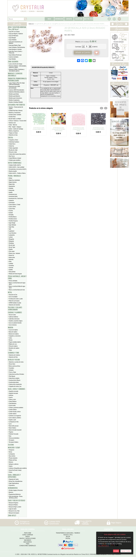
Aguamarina (12, 186)
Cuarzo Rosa (12, 208)
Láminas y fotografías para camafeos (18, 468)
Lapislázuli (11, 231)
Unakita (11, 269)
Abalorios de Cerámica (14, 355)
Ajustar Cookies (126, 551)
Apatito (10, 192)
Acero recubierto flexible (15, 323)
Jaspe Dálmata (12, 225)
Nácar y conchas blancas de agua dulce (17, 283)
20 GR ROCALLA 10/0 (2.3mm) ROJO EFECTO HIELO (98, 129)
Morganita (11, 239)
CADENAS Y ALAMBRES (15, 312)
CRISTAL (10, 138)
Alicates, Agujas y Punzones (16, 490)
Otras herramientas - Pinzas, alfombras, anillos (16, 497)
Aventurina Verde (13, 196)
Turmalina (11, 265)
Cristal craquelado (13, 148)
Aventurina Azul (13, 194)
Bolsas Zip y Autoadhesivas (15, 481)
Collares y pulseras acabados (16, 407)
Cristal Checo (12, 144)
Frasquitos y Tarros (13, 140)
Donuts (10, 340)
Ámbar (10, 178)
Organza (11, 432)
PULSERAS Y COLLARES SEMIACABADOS (15, 309)
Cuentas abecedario (14, 382)
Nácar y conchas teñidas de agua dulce (17, 287)
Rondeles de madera (14, 348)
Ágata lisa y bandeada (14, 180)
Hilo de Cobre (12, 315)
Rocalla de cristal (13, 150)
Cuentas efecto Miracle (14, 380)
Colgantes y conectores (15, 336)
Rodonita (11, 259)
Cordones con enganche (15, 416)
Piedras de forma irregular (15, 274)
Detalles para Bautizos (14, 96)
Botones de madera (14, 334)
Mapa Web (27, 533)
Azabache (11, 200)
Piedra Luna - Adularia (14, 253)
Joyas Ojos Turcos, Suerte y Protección (15, 52)
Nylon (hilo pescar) (13, 426)
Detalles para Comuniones (15, 98)
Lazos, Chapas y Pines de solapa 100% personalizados (17, 83)
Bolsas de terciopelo (14, 513)
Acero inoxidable (13, 297)
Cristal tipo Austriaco (14, 142)
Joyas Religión (12, 38)
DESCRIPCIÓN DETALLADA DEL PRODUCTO (43, 67)
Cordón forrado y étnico (15, 411)
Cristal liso (11, 146)
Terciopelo (11, 440)
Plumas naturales (13, 458)
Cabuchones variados (14, 378)
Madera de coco (13, 344)
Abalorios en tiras (13, 135)
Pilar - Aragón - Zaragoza (15, 127)
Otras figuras (12, 376)
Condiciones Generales (27, 545)
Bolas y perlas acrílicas (14, 366)
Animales (11, 370)
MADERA (10, 328)
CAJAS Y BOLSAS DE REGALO (16, 501)
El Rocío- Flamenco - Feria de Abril (17, 121)
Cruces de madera (13, 330)
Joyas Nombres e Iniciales (15, 49)
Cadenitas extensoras (14, 319)
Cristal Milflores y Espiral (15, 158)
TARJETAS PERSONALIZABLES (16, 92)
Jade (10, 229)
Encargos (27, 540)
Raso (10, 436)
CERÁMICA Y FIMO (13, 353)
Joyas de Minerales (13, 36)
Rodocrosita (12, 257)
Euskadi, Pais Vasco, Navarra (15, 110)
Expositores (12, 485)
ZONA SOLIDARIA (13, 62)
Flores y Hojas (12, 372)
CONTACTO (69, 19)
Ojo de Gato (12, 245)
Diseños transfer (13, 171)
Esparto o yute (12, 420)
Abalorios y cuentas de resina (16, 362)
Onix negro (12, 251)
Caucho (11, 397)
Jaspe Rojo (11, 227)
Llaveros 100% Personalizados (16, 90)
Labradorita (12, 235)
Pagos (27, 536)
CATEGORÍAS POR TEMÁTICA (16, 105)
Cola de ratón (12, 405)
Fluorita (11, 210)
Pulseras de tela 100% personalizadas (14, 87)
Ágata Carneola (12, 182)
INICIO (49, 19)
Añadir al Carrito (82, 53)
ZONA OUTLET (12, 516)
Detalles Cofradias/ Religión (16, 102)
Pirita (10, 261)
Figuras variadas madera (15, 342)
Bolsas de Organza (13, 503)
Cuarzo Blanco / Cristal (14, 204)
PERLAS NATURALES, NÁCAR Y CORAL (17, 277)
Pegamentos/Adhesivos (15, 494)
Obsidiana (11, 243)
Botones (11, 462)
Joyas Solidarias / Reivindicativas (17, 47)
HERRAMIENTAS (13, 488)
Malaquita (11, 241)
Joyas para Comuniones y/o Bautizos (15, 42)
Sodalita (11, 263)
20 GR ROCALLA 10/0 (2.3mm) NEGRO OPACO (78, 128)
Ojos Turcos (12, 156)
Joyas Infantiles (12, 40)
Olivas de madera (13, 346)
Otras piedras (12, 271)
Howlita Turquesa (13, 221)
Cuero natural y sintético (15, 418)
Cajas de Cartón (12, 509)
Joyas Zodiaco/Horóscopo (15, 55)
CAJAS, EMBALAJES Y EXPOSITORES (14, 476)
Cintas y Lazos (12, 399)
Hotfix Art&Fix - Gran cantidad (16, 167)
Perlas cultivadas (13, 281)
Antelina (11, 395)
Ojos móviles (12, 456)
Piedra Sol (11, 255)
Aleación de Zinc (13, 295)
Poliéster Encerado (13, 434)
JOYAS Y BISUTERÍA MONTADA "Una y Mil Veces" (17, 28)
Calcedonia (11, 202)
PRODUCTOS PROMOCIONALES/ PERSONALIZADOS (17, 80)
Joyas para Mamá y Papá (15, 45)
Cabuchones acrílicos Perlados (16, 374)
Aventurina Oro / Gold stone (16, 198)
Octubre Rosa (12, 116)
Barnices (11, 492)
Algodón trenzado (13, 393)
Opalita (10, 249)
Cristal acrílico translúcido (15, 384)
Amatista (11, 188)
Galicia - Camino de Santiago (16, 129)
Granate (11, 213)
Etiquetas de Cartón (14, 479)
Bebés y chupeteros (14, 131)
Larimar (11, 237)
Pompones (11, 450)
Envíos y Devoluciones (28, 538)
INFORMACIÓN (59, 19)
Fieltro (10, 472)
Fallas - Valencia (13, 125)
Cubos (10, 338)
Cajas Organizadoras (14, 483)
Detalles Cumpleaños (14, 100)
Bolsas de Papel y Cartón (15, 507)
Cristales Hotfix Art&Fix (15, 165)
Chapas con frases (13, 133)
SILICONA (11, 445)
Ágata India (12, 184)
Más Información (103, 546)
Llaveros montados (13, 57)
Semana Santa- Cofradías (15, 114)
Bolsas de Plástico (13, 505)
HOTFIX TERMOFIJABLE (14, 163)
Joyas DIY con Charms (14, 31)
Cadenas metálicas (13, 317)
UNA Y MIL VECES (88, 19)
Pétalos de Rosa (13, 460)
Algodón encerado (13, 391)
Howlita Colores (13, 219)
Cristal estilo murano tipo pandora (17, 154)
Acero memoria (12, 325)
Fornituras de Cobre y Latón (16, 299)
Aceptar (116, 551)
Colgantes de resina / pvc (15, 386)
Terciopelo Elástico (13, 442)
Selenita (11, 267)
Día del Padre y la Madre (15, 119)
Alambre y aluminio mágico (15, 321)
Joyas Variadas (12, 59)
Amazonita (11, 190)
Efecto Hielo (12, 364)
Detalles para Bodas (14, 94)
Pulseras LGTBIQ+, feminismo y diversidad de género (16, 70)
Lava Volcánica (12, 233)
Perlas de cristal (13, 152)
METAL (10, 292)
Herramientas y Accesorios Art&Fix (17, 169)
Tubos (10, 350)
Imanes (10, 466)
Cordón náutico (12, 413)
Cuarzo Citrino (12, 206)
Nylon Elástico (12, 428)
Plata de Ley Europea (14, 301)
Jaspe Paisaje (12, 223)
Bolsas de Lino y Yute (14, 511)
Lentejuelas (12, 454)
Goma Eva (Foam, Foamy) (15, 470)
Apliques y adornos (13, 464)
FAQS (27, 544)
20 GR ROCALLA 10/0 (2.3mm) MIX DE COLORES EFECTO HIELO (38, 129)
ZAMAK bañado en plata (15, 303)
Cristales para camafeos (14, 160)
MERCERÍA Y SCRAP (14, 448)
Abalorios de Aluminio (14, 305)
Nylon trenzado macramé (15, 430)
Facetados (11, 368)
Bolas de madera (13, 332)
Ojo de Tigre (12, 247)
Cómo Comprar (27, 535)
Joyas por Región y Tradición (16, 33)
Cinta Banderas (12, 403)
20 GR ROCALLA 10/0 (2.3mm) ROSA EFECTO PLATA (58, 129)
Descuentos (27, 542)
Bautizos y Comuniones (14, 112)
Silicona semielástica (14, 438)
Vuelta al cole (12, 123)
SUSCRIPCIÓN (78, 19)
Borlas (10, 452)
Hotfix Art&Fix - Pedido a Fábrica (17, 173)
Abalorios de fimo (13, 357)
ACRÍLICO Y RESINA (14, 360)
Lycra (10, 424)
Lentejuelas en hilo (14, 422)
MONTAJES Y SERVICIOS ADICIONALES (15, 75)
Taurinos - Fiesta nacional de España (16, 107)
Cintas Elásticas (12, 401)
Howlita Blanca (12, 217)
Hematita (11, 215)
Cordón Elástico (13, 409)
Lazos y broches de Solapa (15, 64)
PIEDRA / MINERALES (14, 176)
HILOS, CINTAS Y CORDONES (16, 389)
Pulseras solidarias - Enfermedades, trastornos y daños (17, 66)
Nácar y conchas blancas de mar (17, 290)
